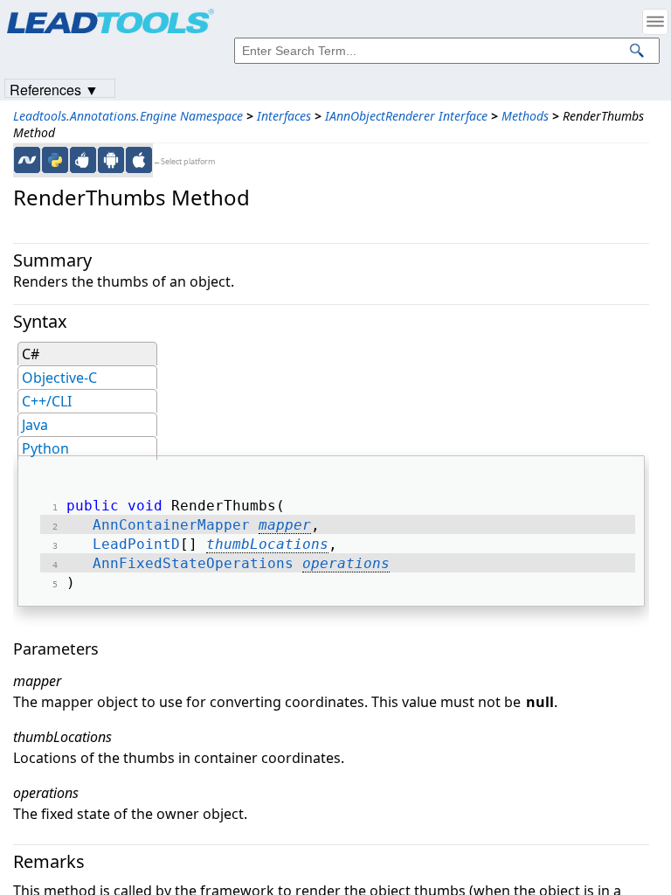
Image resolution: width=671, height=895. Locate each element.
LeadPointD (136, 544)
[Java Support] (83, 160)
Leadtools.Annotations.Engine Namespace (128, 116)
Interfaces (284, 116)
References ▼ (54, 89)
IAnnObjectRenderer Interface (406, 116)
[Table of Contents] (655, 22)
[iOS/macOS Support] (139, 160)
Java (35, 424)
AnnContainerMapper (171, 525)
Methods (525, 116)
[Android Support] (111, 160)
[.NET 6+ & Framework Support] (27, 160)
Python (45, 448)
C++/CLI (47, 401)
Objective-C (59, 377)
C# (30, 354)
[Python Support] (55, 160)
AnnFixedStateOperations (193, 563)
